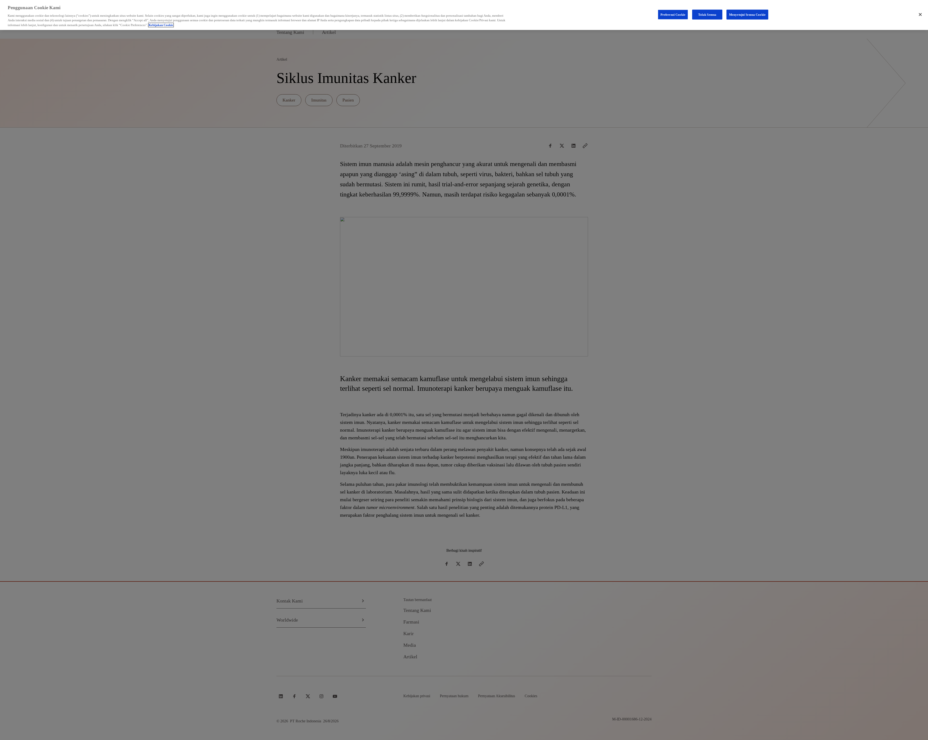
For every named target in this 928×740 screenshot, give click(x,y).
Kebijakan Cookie (161, 25)
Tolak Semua (707, 14)
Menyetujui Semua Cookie (747, 14)
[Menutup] (920, 14)
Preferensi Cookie (672, 14)
